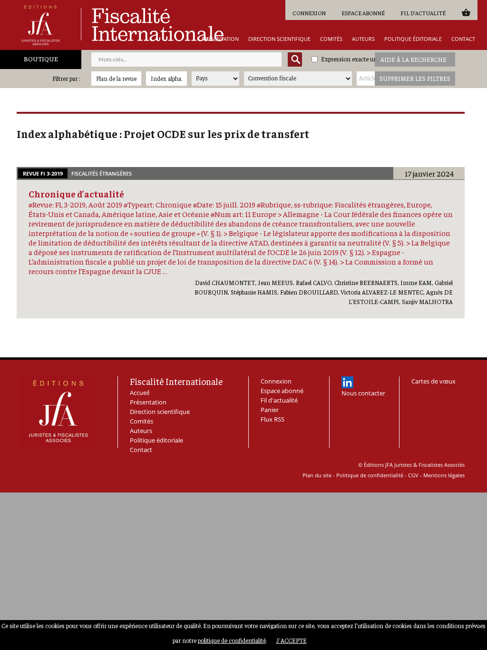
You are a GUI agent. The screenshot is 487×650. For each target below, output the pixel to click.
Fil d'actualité (423, 13)
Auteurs (363, 38)
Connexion (309, 13)
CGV (413, 475)
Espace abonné (363, 13)
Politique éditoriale (413, 38)
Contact (463, 38)
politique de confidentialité (232, 640)
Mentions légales (444, 475)
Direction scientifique (279, 38)
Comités (331, 38)
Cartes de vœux (433, 381)
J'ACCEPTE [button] (291, 640)
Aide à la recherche (413, 59)
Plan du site (316, 475)
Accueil (139, 392)
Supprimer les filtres (415, 78)
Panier (465, 12)
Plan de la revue (116, 78)
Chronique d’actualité (76, 193)
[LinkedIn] (347, 382)
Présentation (220, 38)
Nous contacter (363, 393)
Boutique (41, 58)
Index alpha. (166, 78)
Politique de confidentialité (369, 475)
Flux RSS (272, 419)
